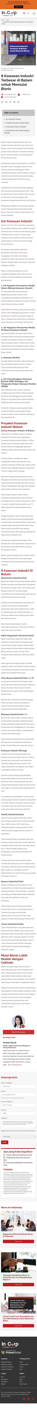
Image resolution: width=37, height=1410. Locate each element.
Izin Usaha (10, 68)
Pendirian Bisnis (18, 68)
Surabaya (4, 1381)
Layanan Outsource (7, 1367)
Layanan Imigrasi (6, 1369)
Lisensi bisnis (5, 309)
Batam (3, 1384)
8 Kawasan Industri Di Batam (15, 127)
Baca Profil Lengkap (18, 1032)
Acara (21, 1367)
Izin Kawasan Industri (13, 119)
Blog (7, 20)
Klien (21, 1362)
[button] (26, 13)
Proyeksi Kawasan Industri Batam (17, 123)
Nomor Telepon (6, 1101)
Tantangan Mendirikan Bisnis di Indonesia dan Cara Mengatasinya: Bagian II (17, 1277)
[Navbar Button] (33, 13)
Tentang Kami (24, 1364)
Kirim (4, 1142)
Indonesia (4, 68)
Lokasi (3, 1110)
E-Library (22, 1377)
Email (3, 1091)
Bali (2, 1377)
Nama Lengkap (6, 1083)
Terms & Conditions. (20, 1394)
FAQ (21, 1381)
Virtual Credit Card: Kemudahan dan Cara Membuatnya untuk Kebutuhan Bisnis (18, 1318)
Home (2, 20)
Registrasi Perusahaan (7, 70)
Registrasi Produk (6, 1364)
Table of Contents (11, 113)
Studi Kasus (23, 1384)
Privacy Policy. (11, 1394)
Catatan (4, 1118)
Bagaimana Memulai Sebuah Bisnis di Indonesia (18, 1235)
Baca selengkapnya (15, 1064)
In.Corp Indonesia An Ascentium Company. (14, 1392)
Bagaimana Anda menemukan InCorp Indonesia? (18, 1131)
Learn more (18, 6)
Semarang (4, 1379)
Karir (21, 1369)
